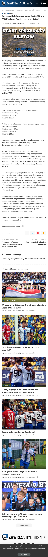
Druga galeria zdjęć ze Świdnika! (18, 432)
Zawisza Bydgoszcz (18, 23)
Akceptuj (24, 554)
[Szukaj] (40, 3)
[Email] (43, 233)
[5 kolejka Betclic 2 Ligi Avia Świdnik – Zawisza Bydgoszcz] (24, 454)
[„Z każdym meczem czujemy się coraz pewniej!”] (24, 330)
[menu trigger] (44, 3)
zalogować (15, 258)
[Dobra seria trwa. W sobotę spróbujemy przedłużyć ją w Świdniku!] (24, 496)
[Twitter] (32, 233)
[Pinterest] (38, 233)
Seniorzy (13, 300)
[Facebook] (27, 233)
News (11, 13)
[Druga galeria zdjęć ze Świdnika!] (24, 414)
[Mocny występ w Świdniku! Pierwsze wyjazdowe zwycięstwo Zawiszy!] (24, 372)
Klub (5, 13)
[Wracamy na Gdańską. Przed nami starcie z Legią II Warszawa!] (24, 287)
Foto (6, 427)
